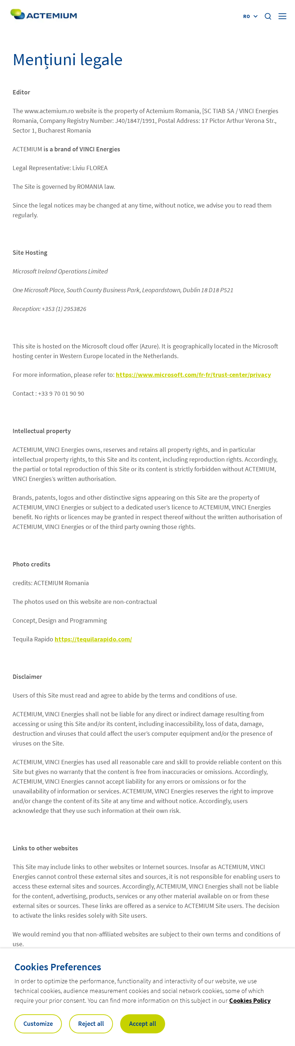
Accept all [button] (142, 1023)
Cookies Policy (250, 1000)
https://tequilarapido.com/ (93, 639)
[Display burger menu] (283, 16)
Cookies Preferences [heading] (57, 966)
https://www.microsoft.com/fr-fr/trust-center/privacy (193, 374)
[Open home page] (43, 16)
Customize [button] (38, 1023)
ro (246, 16)
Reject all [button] (91, 1023)
